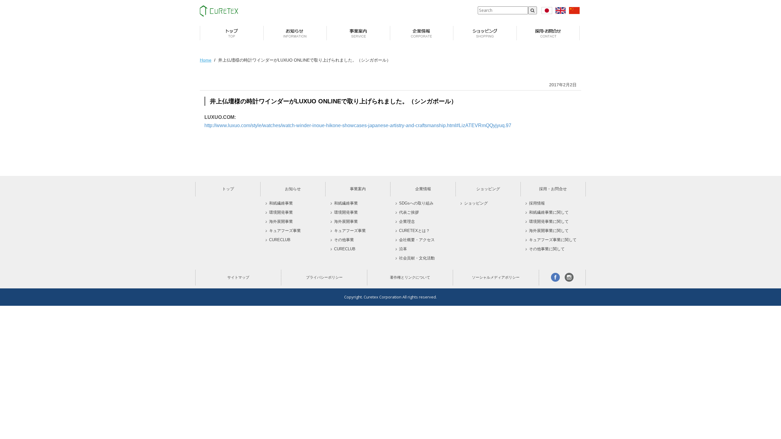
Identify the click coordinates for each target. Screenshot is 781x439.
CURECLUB (279, 240)
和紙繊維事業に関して (549, 212)
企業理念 (407, 222)
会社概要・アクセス (417, 240)
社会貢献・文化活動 (417, 258)
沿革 (403, 249)
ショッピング (488, 189)
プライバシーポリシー (324, 277)
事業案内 (358, 189)
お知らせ (293, 189)
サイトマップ (238, 277)
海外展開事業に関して (549, 231)
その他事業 (344, 240)
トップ (228, 189)
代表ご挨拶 (409, 212)
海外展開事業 (281, 222)
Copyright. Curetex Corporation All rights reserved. (390, 297)
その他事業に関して (547, 249)
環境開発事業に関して (549, 222)
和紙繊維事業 (281, 203)
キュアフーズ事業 (285, 231)
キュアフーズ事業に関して (553, 240)
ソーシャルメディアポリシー (496, 277)
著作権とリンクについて (410, 277)
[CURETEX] (219, 10)
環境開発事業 (281, 212)
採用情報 (537, 203)
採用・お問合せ (553, 189)
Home (205, 60)
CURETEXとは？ (414, 231)
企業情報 (423, 189)
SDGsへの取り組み (416, 203)
